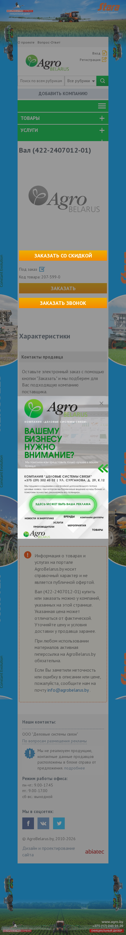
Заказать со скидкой (63, 255)
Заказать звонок (63, 303)
